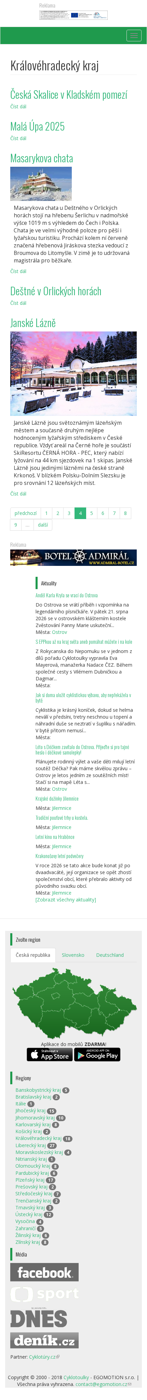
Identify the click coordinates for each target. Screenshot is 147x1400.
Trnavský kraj (30, 1207)
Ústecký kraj (28, 1214)
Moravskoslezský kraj (39, 1152)
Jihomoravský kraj (35, 1117)
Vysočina (25, 1221)
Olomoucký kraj (32, 1166)
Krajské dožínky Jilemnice (57, 798)
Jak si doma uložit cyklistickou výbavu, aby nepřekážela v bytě (83, 697)
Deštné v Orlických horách (56, 290)
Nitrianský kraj (31, 1159)
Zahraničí (25, 1228)
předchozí (26, 513)
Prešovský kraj (31, 1186)
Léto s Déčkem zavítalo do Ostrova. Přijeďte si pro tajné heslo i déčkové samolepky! (82, 749)
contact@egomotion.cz (103, 1384)
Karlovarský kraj (33, 1124)
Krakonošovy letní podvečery (59, 855)
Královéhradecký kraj (38, 1138)
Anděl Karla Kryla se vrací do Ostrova (67, 595)
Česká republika (33, 955)
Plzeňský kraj (29, 1180)
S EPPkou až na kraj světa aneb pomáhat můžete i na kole (84, 641)
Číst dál (18, 106)
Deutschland (110, 955)
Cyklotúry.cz (44, 1357)
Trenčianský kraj (33, 1200)
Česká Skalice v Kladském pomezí (68, 94)
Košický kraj (28, 1131)
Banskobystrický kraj (38, 1090)
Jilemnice (61, 808)
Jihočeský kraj (30, 1110)
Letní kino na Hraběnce (55, 836)
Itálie (20, 1103)
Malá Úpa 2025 (37, 126)
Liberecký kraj (30, 1145)
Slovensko (73, 955)
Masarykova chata (41, 157)
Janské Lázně (33, 322)
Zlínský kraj (27, 1242)
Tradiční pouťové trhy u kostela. (62, 817)
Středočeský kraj (33, 1193)
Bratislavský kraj (33, 1096)
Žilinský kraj (28, 1235)
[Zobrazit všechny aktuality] (66, 899)
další (43, 524)
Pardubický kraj (32, 1173)
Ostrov (59, 632)
